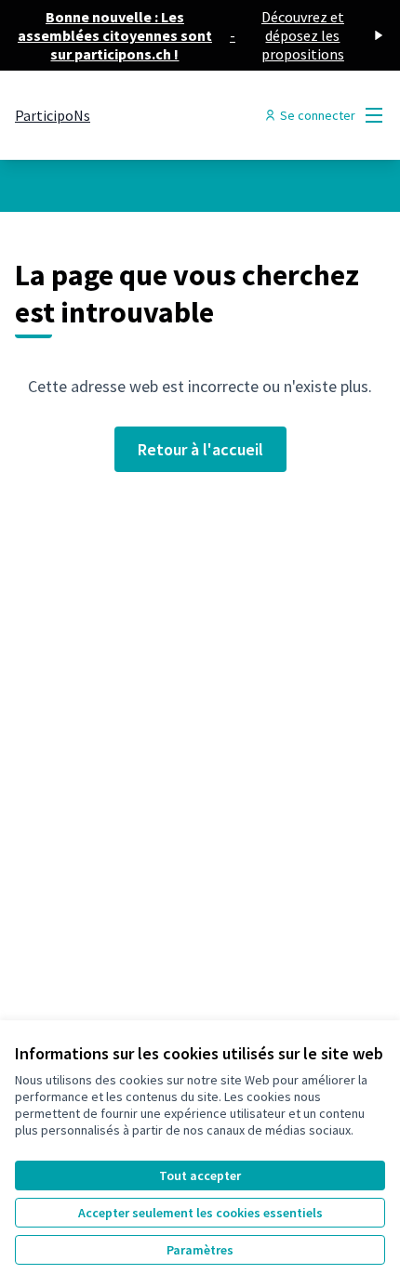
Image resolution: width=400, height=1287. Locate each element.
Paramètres (200, 1249)
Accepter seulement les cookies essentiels (200, 1212)
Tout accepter (200, 1175)
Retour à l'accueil (200, 449)
